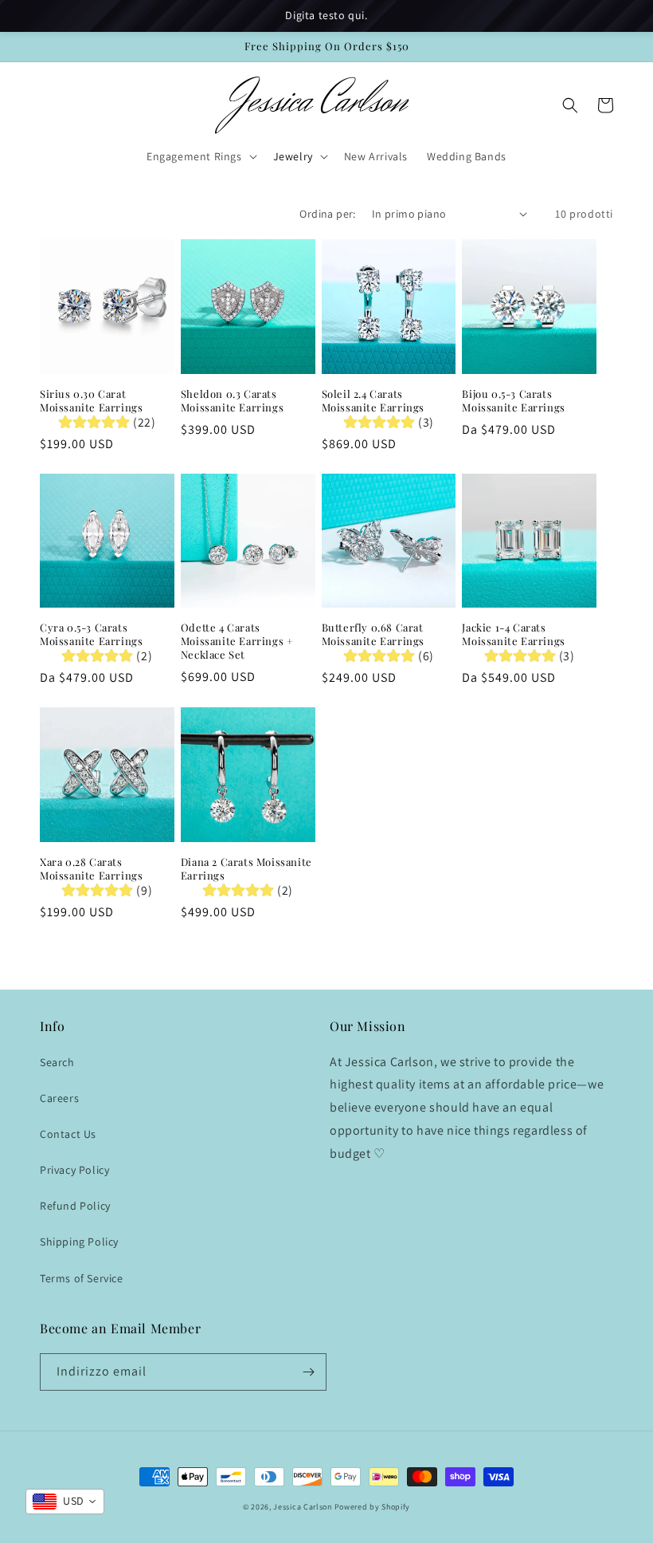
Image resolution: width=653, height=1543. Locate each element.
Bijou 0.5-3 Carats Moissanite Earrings (513, 401)
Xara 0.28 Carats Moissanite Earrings (91, 869)
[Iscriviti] (308, 1372)
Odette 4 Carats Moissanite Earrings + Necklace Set (237, 641)
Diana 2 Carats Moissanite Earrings (246, 869)
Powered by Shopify (372, 1507)
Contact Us (68, 1134)
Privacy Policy (74, 1170)
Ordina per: (327, 214)
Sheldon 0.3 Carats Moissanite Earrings (232, 401)
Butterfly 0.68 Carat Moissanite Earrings (373, 634)
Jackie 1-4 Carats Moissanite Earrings (513, 634)
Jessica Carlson (302, 1507)
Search (57, 1062)
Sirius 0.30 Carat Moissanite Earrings (91, 401)
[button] (200, 156)
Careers (59, 1098)
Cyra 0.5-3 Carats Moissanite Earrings (91, 634)
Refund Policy (75, 1206)
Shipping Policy (79, 1241)
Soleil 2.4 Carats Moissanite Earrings (373, 401)
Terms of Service (81, 1278)
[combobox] (64, 1501)
